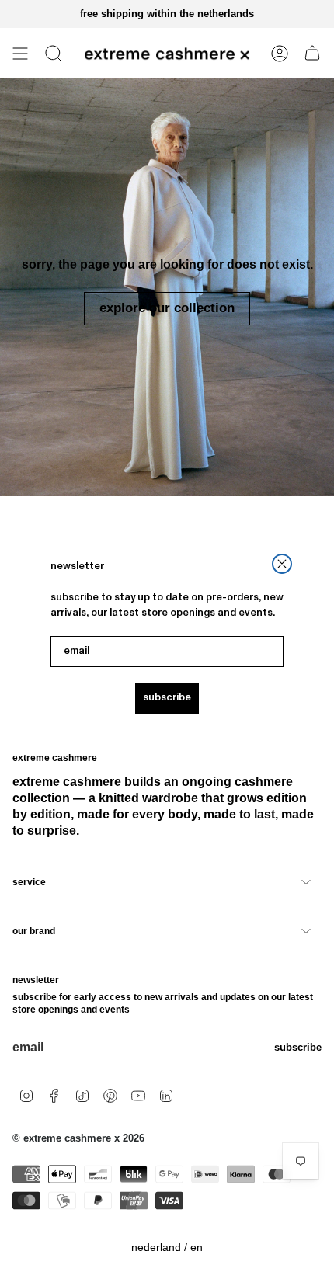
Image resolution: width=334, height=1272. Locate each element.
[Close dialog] (282, 563)
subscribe (167, 698)
